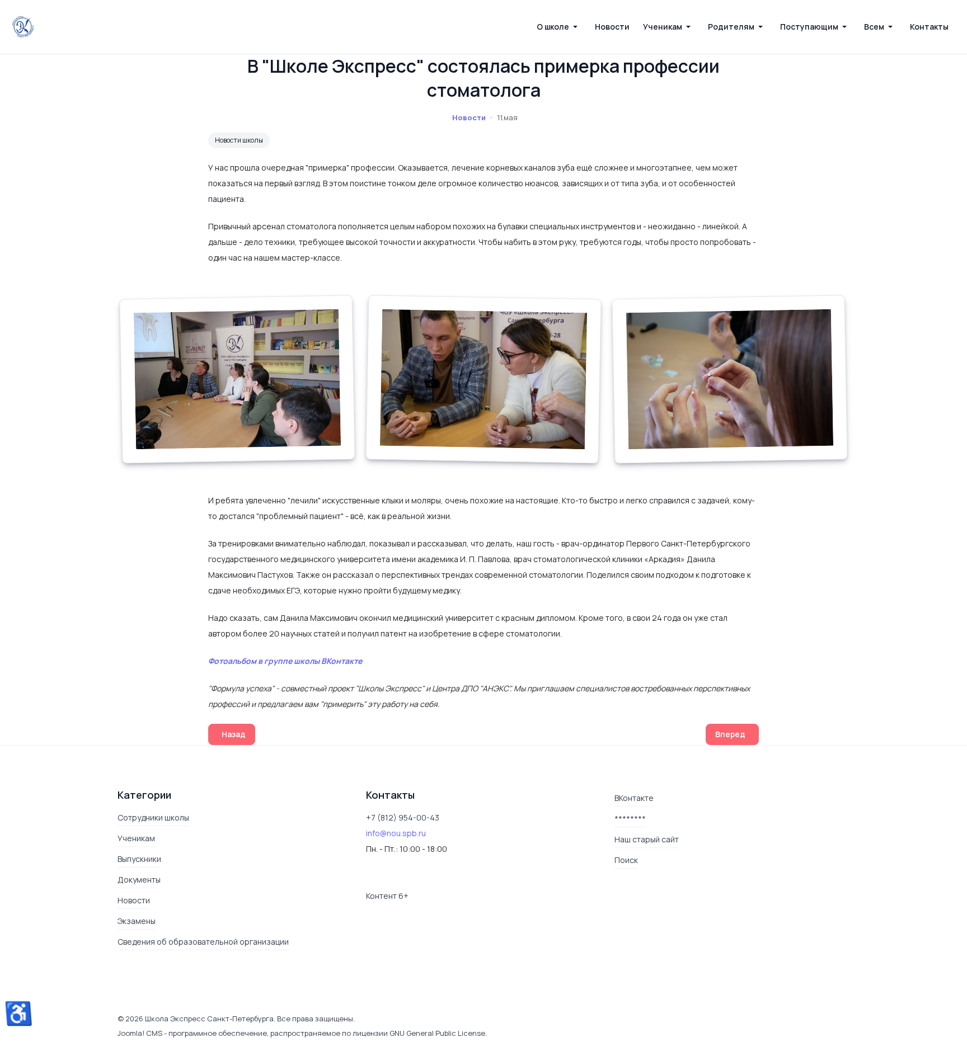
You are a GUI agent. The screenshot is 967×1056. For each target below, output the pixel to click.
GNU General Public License (437, 1033)
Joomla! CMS (140, 1033)
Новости (469, 117)
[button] (559, 27)
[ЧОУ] (23, 27)
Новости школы (239, 140)
